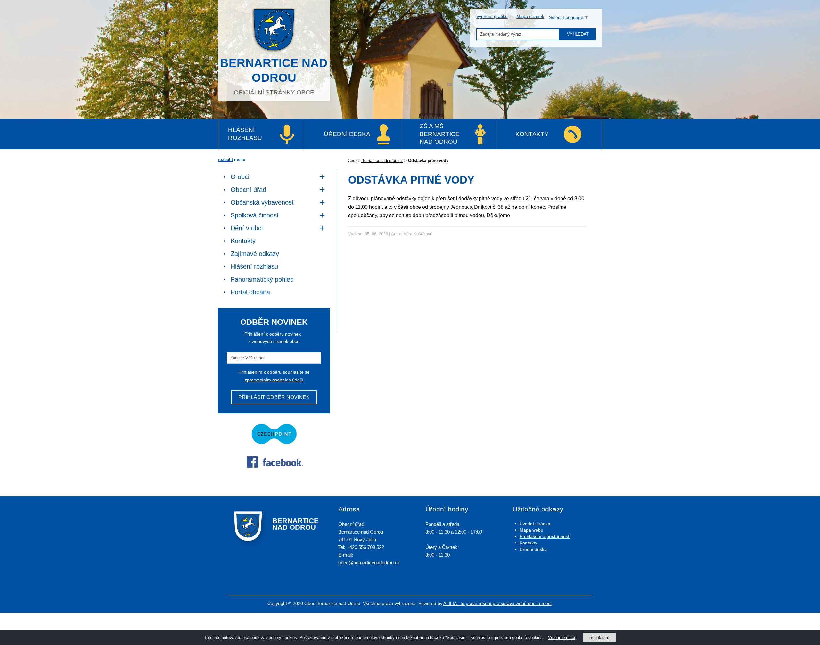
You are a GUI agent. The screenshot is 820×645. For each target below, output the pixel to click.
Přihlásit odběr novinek (274, 397)
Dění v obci (247, 228)
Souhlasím (599, 637)
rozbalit (225, 159)
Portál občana (250, 292)
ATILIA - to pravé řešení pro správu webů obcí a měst (497, 603)
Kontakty (532, 134)
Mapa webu (531, 530)
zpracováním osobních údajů (274, 379)
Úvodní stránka (535, 523)
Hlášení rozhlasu (245, 134)
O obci (240, 176)
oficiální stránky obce (274, 76)
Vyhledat (578, 34)
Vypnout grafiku (492, 16)
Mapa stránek (530, 16)
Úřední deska (347, 134)
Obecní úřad (248, 189)
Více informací (561, 637)
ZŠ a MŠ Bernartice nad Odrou (440, 134)
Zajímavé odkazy (255, 253)
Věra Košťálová (418, 234)
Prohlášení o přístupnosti (545, 536)
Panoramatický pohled (262, 279)
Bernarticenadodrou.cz (382, 160)
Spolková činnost (255, 215)
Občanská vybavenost (262, 202)
